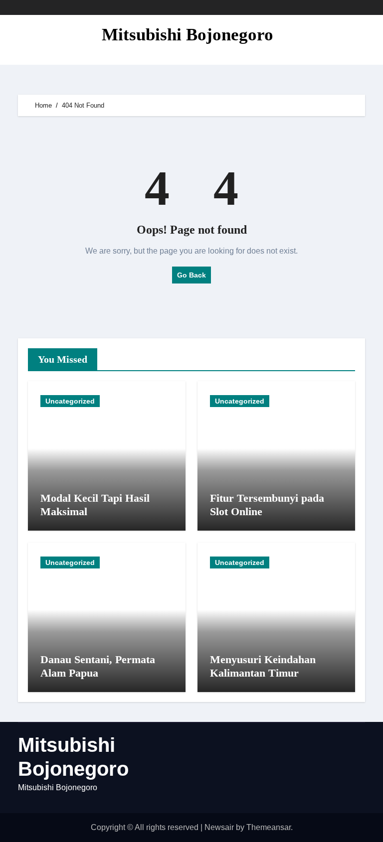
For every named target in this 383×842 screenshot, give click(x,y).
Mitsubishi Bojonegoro (187, 34)
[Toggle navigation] (26, 40)
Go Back (191, 275)
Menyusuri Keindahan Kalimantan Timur (263, 666)
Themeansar (268, 827)
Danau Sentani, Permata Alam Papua (97, 666)
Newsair (219, 827)
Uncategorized (70, 401)
